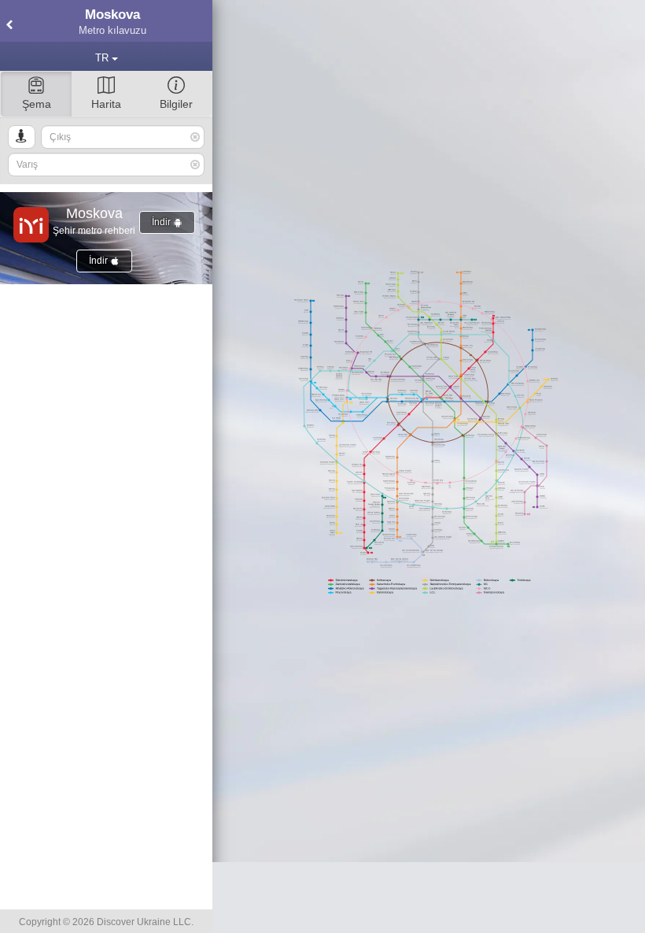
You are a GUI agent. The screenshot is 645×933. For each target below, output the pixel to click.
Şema (36, 104)
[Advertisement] (428, 897)
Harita (106, 104)
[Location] (21, 137)
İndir (162, 222)
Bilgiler (176, 104)
